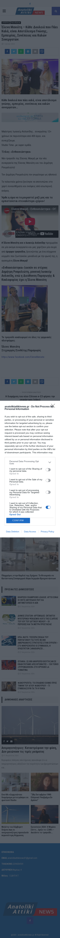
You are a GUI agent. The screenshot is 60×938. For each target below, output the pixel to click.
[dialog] (30, 469)
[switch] (48, 469)
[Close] (54, 407)
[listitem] (30, 462)
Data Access (30, 531)
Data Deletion (12, 531)
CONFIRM (18, 520)
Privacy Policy (47, 531)
